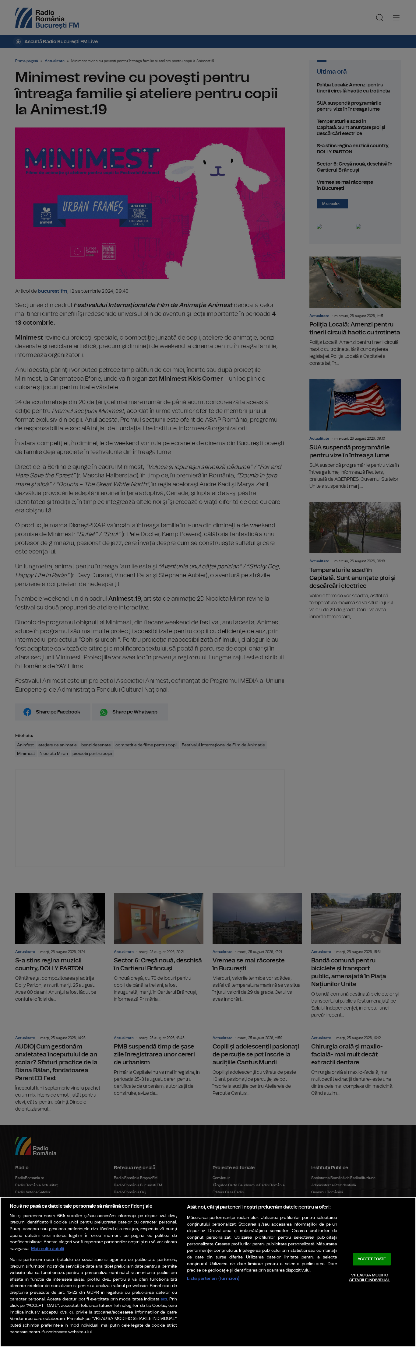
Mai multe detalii (47, 1248)
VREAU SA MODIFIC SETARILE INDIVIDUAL (369, 1277)
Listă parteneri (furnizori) (213, 1278)
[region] (208, 1272)
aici (164, 1299)
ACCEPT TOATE (372, 1259)
